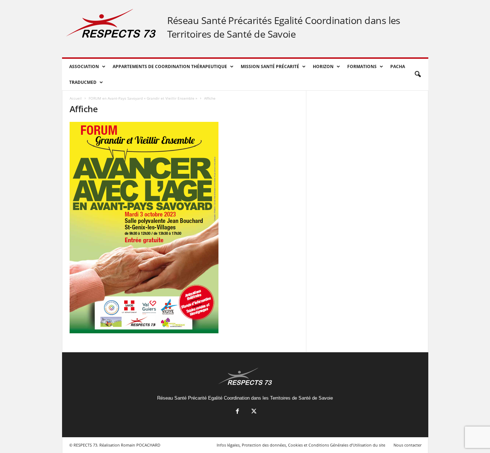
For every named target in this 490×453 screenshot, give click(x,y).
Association (84, 66)
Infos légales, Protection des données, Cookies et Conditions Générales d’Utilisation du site (301, 445)
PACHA (397, 66)
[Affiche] (184, 227)
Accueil (76, 98)
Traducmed (82, 82)
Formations (362, 66)
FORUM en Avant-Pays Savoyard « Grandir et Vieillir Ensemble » (143, 98)
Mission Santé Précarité (270, 66)
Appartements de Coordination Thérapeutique (170, 66)
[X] (253, 412)
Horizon (323, 66)
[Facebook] (237, 412)
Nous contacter (407, 445)
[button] (417, 74)
